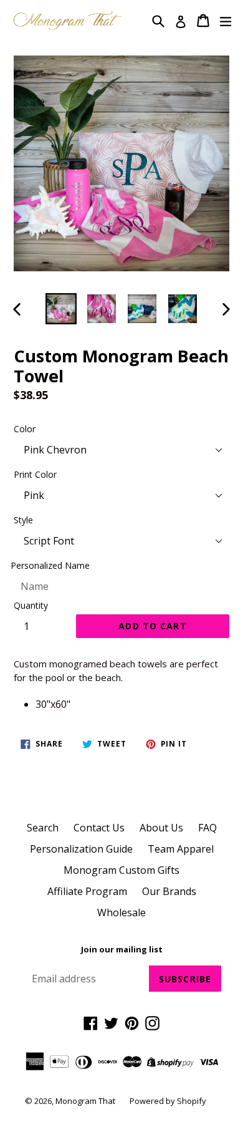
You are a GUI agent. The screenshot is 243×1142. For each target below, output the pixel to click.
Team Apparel (181, 849)
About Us (161, 828)
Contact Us (99, 828)
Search (43, 828)
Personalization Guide (81, 849)
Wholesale (121, 912)
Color (25, 429)
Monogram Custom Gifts (121, 870)
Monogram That (86, 1100)
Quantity (31, 605)
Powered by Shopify (168, 1100)
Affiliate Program (87, 891)
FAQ (207, 828)
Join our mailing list (122, 950)
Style (23, 520)
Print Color (35, 474)
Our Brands (169, 891)
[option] (60, 308)
